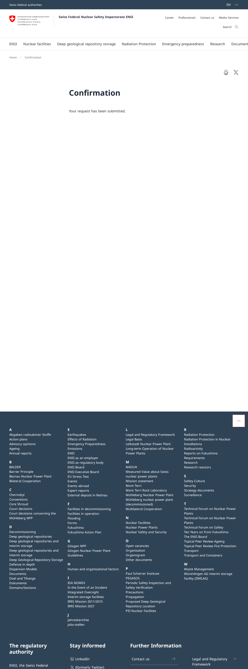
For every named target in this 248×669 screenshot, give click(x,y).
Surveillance (193, 495)
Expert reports (78, 490)
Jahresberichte (78, 620)
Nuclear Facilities (138, 523)
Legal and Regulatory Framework (150, 434)
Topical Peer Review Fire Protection (210, 546)
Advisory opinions (22, 444)
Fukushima (76, 527)
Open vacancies (137, 546)
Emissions (75, 448)
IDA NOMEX (76, 583)
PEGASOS (133, 578)
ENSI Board (76, 467)
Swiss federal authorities (25, 5)
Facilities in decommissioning (89, 509)
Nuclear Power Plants (142, 527)
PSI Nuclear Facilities (141, 611)
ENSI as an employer (83, 458)
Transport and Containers (203, 555)
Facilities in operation (83, 513)
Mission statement (139, 481)
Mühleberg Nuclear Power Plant (149, 495)
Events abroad (78, 486)
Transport (191, 551)
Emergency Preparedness (87, 444)
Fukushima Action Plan (84, 532)
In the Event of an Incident (87, 587)
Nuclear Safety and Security (146, 532)
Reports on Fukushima (201, 453)
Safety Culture (194, 481)
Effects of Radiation (82, 439)
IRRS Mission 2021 (81, 606)
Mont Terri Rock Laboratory (146, 490)
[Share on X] (236, 72)
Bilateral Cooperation (25, 481)
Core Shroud (18, 504)
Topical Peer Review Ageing (204, 541)
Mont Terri (133, 486)
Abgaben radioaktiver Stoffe (30, 434)
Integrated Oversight (83, 592)
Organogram (135, 555)
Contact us (141, 659)
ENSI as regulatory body (85, 462)
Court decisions (20, 509)
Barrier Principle (21, 472)
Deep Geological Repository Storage (36, 560)
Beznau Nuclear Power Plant (30, 476)
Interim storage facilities (86, 597)
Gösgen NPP (77, 546)
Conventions (18, 499)
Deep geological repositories (30, 536)
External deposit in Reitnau (88, 495)
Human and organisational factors (93, 569)
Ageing (14, 448)
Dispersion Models (23, 569)
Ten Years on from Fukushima (206, 532)
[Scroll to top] (238, 421)
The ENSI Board (195, 537)
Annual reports (20, 453)
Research (191, 462)
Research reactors (197, 467)
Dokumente (18, 583)
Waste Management (199, 569)
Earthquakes (77, 434)
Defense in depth (22, 564)
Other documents (139, 560)
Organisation (135, 550)
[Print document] (226, 72)
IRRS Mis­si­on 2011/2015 (85, 601)
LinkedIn (82, 659)
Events (72, 481)
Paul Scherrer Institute (142, 573)
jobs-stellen (76, 624)
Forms (72, 523)
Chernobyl (16, 495)
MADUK (131, 467)
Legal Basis (134, 439)
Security (190, 486)
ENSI (71, 453)
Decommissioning (22, 532)
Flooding (74, 518)
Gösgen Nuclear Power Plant (89, 551)
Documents (17, 574)
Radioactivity (193, 448)
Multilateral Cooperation (144, 509)
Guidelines (75, 555)
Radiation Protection (199, 434)
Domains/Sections (22, 588)
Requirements (194, 458)
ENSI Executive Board (83, 472)
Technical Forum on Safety (203, 527)
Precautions (134, 592)
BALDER (15, 467)
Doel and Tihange (22, 578)
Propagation (135, 597)
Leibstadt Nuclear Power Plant (148, 444)
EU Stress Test (78, 476)
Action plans (18, 439)
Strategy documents (199, 490)
